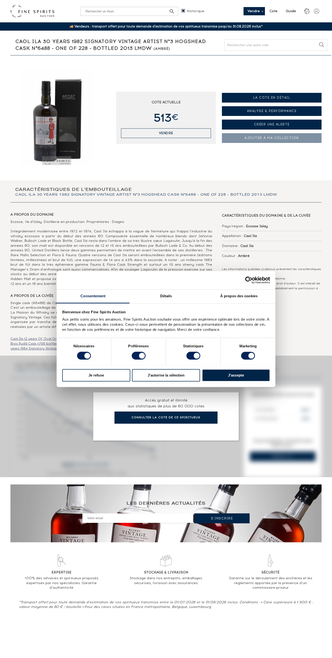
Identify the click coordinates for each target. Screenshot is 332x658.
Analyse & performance (272, 111)
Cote (274, 11)
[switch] (139, 356)
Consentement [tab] (92, 296)
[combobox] (275, 45)
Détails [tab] (166, 296)
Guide (291, 11)
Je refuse (96, 375)
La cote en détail (271, 97)
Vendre (166, 133)
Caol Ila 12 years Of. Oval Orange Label (42, 339)
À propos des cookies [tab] (239, 296)
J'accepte (236, 375)
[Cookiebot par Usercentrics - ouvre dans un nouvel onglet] (248, 280)
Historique (195, 11)
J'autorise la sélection (166, 375)
